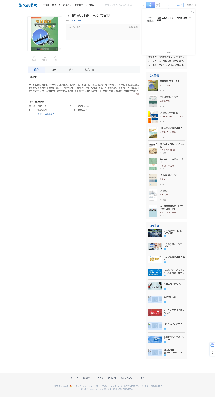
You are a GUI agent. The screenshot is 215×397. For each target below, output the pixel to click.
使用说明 (112, 378)
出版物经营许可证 (127, 386)
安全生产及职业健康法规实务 (174, 311)
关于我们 (74, 378)
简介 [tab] (36, 69)
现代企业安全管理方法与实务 (174, 338)
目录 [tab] (54, 69)
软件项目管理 (170, 297)
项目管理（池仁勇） (173, 283)
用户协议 (99, 378)
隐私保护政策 (126, 378)
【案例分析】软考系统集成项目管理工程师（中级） (174, 271)
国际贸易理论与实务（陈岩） (173, 245)
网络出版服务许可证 (153, 386)
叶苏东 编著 (76, 20)
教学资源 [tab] (89, 69)
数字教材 (67, 5)
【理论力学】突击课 (173, 323)
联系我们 (87, 378)
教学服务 (90, 5)
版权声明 (140, 378)
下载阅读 (79, 5)
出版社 (46, 5)
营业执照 (140, 386)
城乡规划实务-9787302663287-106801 (173, 351)
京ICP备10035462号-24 (109, 386)
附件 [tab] (71, 69)
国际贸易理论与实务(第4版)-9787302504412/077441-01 (174, 258)
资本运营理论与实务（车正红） (173, 231)
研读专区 (56, 5)
